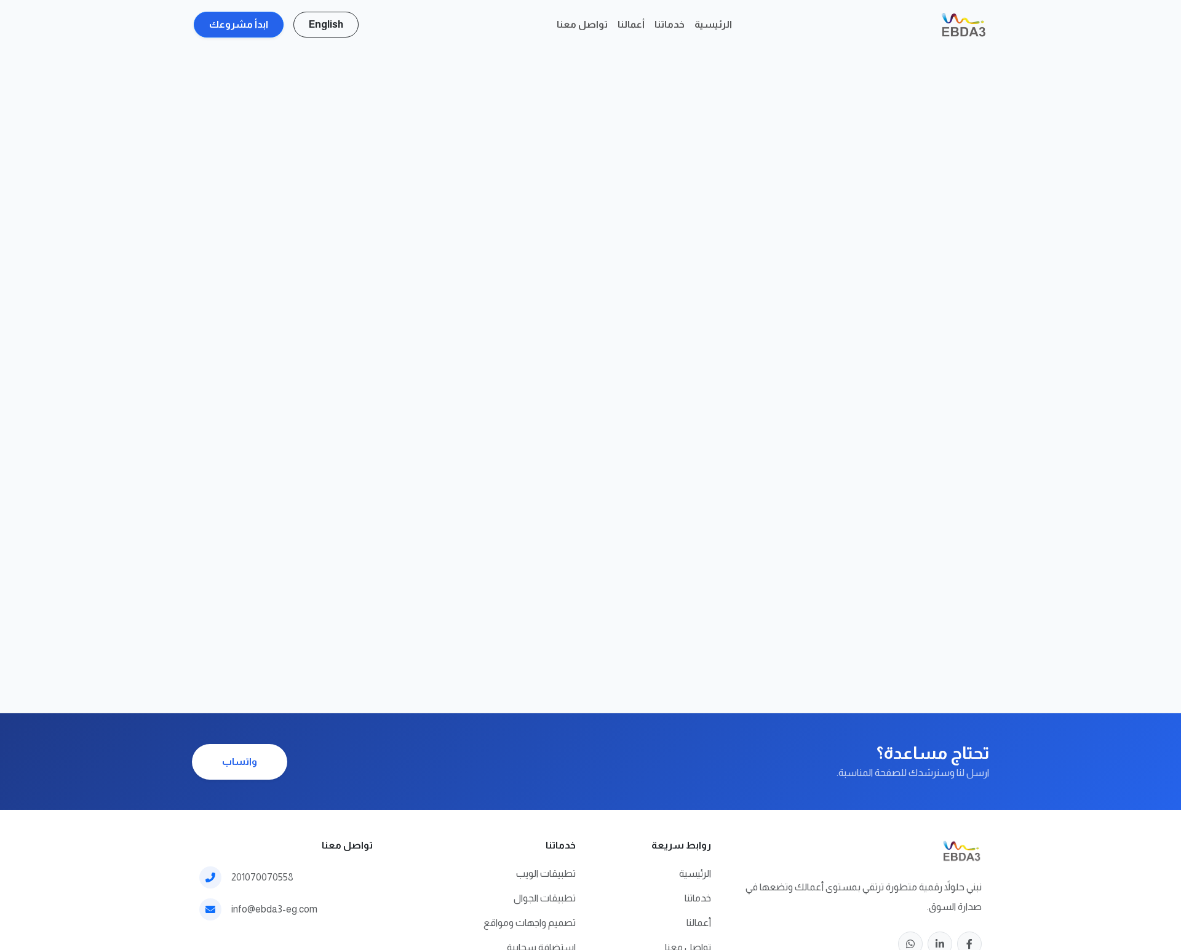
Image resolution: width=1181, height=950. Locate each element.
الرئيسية (713, 24)
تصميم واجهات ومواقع (529, 922)
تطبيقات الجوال (545, 898)
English (326, 24)
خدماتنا (669, 24)
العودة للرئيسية (631, 428)
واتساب (239, 761)
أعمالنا (631, 24)
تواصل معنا (582, 24)
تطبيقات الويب (546, 873)
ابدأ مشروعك (238, 24)
